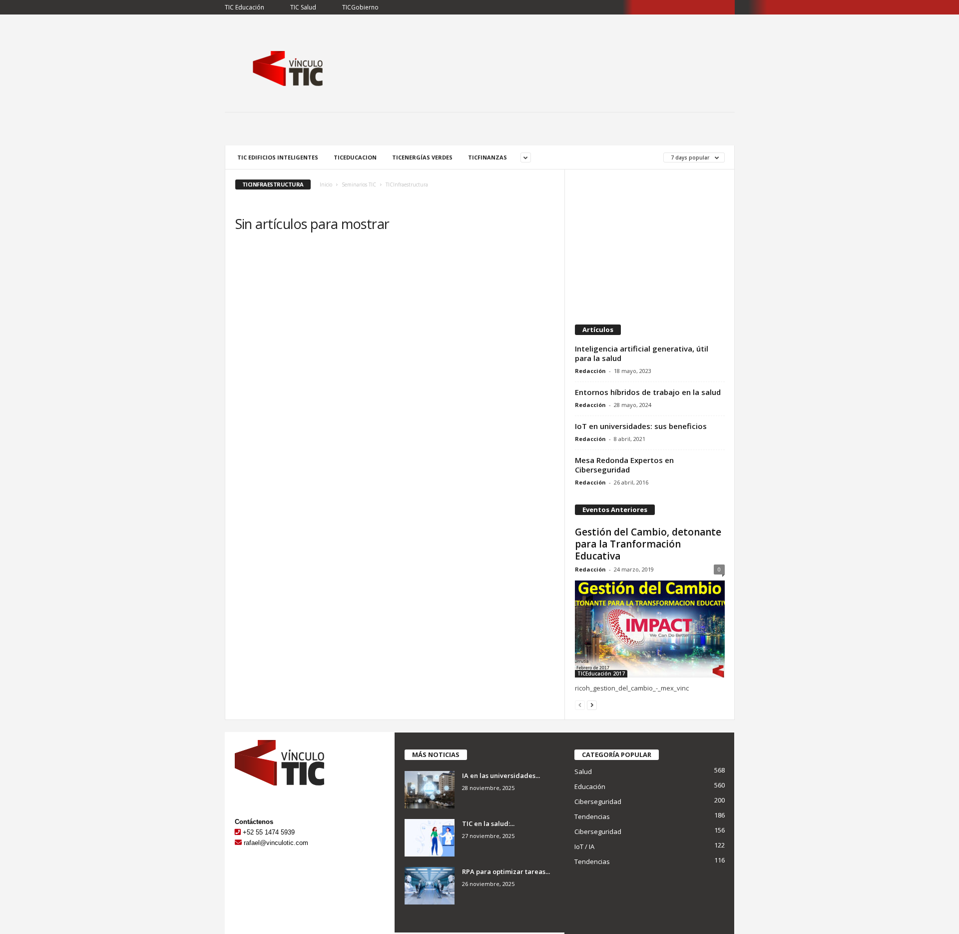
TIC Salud (303, 7)
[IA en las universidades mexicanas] (430, 789)
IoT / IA (584, 846)
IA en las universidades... (501, 775)
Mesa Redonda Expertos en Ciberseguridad (624, 464)
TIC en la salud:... (488, 823)
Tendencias (592, 816)
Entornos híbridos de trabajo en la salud (648, 392)
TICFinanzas (487, 157)
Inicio (326, 184)
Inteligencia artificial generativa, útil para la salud (641, 353)
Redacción (590, 370)
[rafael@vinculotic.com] (238, 842)
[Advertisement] (649, 242)
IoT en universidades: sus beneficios (641, 426)
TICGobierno (360, 7)
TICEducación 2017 (601, 673)
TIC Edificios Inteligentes (277, 157)
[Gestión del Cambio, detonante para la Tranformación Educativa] (650, 629)
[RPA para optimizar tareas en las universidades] (430, 885)
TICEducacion (355, 157)
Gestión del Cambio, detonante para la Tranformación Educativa (648, 544)
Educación (589, 786)
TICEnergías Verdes (422, 157)
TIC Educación (244, 7)
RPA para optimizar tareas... (506, 871)
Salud (583, 771)
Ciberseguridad (597, 801)
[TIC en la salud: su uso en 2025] (430, 837)
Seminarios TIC (359, 184)
